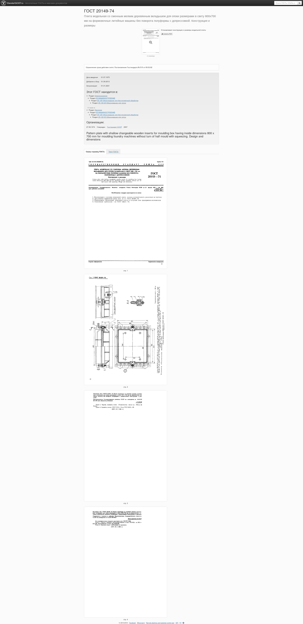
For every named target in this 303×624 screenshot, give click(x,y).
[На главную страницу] (3, 2)
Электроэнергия (101, 96)
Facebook (132, 623)
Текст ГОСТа (113, 151)
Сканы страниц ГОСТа (95, 151)
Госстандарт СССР (114, 127)
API (177, 623)
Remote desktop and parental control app (160, 623)
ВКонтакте (141, 623)
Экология (98, 110)
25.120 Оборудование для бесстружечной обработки (117, 100)
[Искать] (299, 3)
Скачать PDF (167, 34)
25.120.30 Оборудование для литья (112, 103)
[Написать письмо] (180, 623)
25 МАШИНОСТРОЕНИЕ (105, 98)
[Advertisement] (111, 45)
